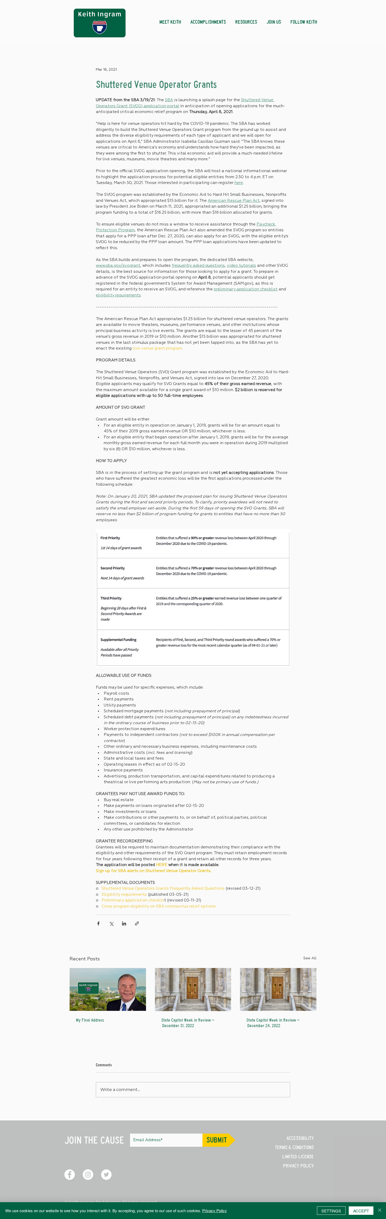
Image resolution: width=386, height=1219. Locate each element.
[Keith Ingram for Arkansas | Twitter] (106, 1174)
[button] (208, 20)
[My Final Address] (108, 989)
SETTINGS (331, 1210)
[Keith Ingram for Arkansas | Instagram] (88, 1174)
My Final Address (90, 1020)
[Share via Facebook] (98, 923)
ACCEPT (361, 1210)
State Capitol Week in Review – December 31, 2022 (187, 1022)
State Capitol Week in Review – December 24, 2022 (272, 1022)
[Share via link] (136, 923)
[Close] (380, 1210)
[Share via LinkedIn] (124, 923)
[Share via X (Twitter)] (111, 923)
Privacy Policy (214, 1210)
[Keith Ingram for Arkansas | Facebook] (69, 1174)
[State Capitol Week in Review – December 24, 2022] (278, 989)
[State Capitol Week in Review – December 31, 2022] (193, 989)
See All (309, 958)
